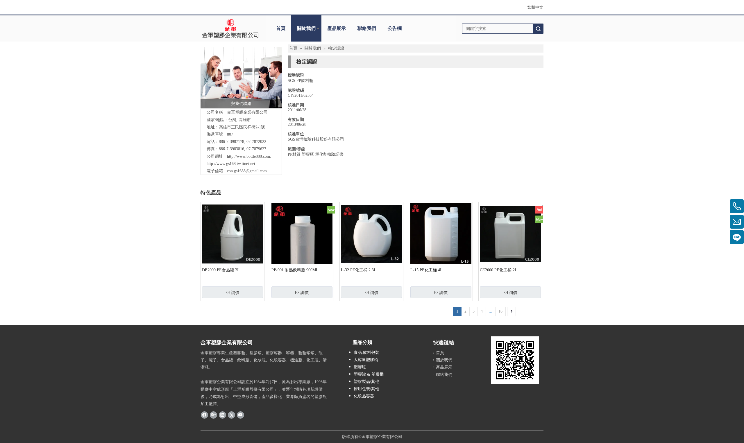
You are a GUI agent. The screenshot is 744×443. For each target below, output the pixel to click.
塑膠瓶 (360, 367)
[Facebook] (204, 414)
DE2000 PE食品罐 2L (221, 270)
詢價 (235, 292)
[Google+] (213, 414)
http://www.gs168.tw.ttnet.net (231, 164)
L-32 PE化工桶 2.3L (358, 270)
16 (500, 311)
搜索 (538, 28)
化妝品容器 (364, 396)
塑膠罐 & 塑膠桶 (369, 374)
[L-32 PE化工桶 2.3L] (371, 234)
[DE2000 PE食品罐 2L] (232, 234)
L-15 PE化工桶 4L (426, 270)
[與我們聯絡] (241, 77)
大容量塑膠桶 (366, 360)
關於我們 (306, 28)
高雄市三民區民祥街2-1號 (242, 127)
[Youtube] (240, 414)
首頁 (280, 28)
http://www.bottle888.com (248, 156)
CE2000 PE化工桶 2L (498, 270)
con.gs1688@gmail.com (247, 171)
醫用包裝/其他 (366, 389)
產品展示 (336, 28)
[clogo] (230, 28)
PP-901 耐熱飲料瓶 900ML (295, 270)
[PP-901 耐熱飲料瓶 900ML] (301, 255)
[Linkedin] (222, 414)
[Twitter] (231, 414)
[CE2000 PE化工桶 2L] (510, 234)
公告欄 (395, 28)
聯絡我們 (366, 28)
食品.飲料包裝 (366, 352)
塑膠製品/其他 (366, 381)
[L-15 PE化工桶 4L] (440, 234)
